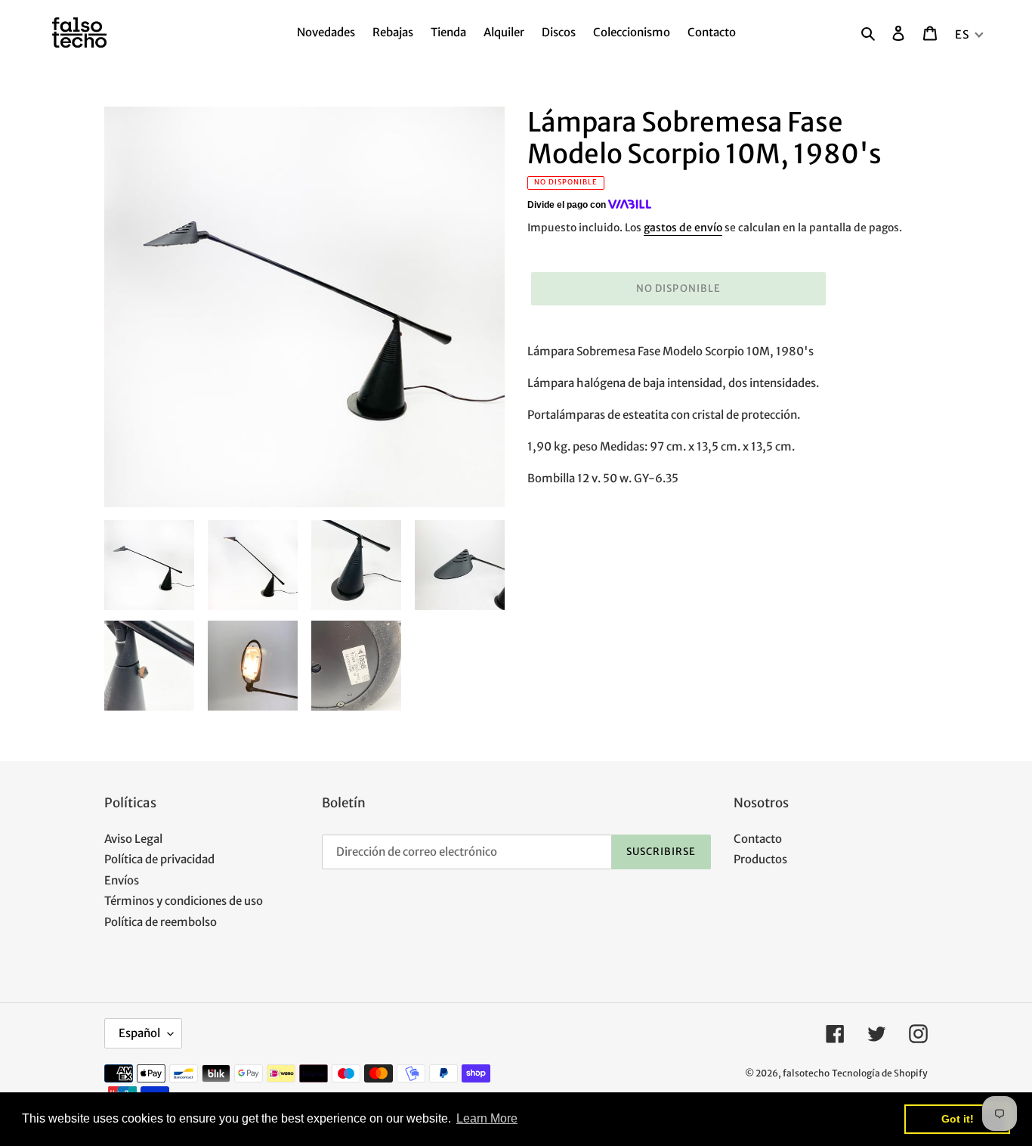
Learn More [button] (487, 1118)
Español (139, 1033)
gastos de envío (683, 227)
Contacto (758, 839)
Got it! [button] (957, 1119)
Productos (760, 859)
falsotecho (806, 1073)
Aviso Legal (133, 839)
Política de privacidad (159, 859)
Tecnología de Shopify (880, 1073)
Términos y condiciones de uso (183, 901)
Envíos (121, 880)
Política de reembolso (160, 922)
